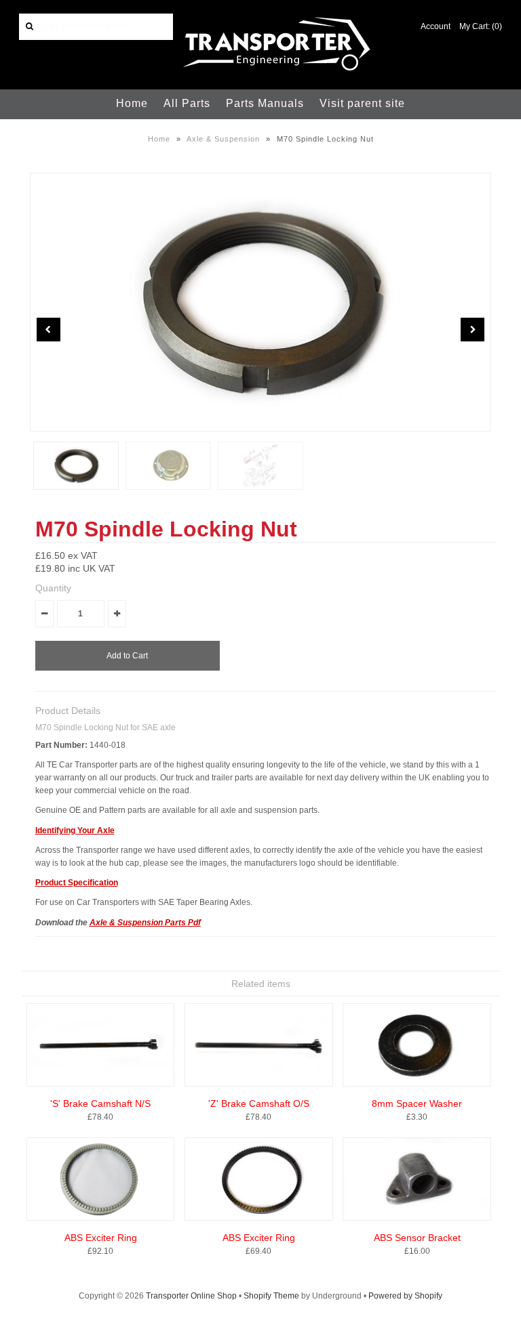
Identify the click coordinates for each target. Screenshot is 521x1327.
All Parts (186, 103)
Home (132, 103)
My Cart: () (480, 26)
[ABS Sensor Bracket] (417, 1218)
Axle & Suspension (223, 139)
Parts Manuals (265, 103)
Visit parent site (362, 103)
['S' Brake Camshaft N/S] (100, 1084)
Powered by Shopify (405, 1296)
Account (435, 26)
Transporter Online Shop (191, 1296)
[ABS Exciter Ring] (100, 1218)
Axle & (103, 922)
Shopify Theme (271, 1296)
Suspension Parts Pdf (159, 922)
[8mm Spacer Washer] (417, 1084)
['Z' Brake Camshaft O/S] (259, 1084)
